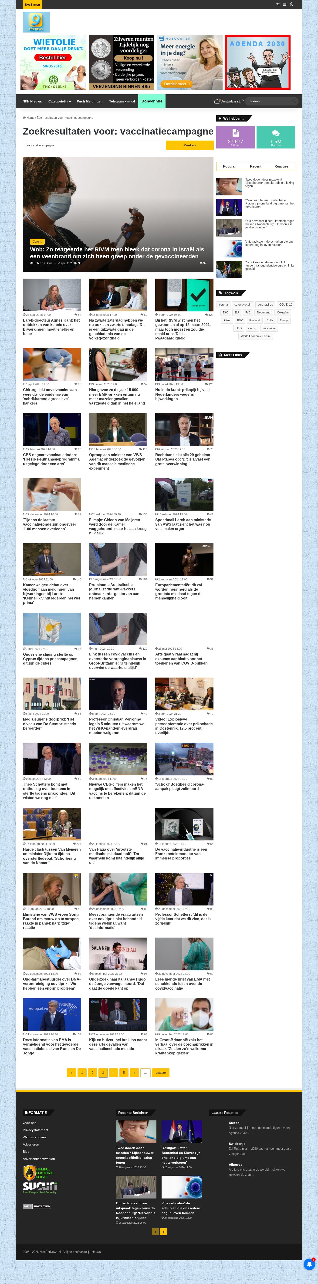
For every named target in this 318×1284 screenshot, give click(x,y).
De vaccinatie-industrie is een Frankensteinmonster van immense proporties (181, 853)
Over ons (29, 1123)
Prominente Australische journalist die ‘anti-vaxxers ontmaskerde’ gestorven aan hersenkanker (114, 591)
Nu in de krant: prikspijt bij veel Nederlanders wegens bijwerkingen (182, 394)
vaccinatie (269, 328)
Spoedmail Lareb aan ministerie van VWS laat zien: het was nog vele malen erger (183, 524)
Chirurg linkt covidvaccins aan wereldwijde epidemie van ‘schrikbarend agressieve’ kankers (50, 396)
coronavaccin (242, 304)
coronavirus (265, 304)
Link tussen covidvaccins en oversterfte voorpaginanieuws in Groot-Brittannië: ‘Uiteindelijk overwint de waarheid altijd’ (117, 661)
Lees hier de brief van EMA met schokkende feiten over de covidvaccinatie (182, 983)
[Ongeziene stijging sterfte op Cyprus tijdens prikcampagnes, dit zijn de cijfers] (52, 629)
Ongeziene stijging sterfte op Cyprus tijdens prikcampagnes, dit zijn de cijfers (50, 658)
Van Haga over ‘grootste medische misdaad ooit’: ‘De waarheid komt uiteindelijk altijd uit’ (116, 856)
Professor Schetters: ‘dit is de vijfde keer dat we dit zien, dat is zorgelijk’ (183, 918)
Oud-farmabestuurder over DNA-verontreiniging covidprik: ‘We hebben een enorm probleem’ (52, 983)
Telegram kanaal (122, 101)
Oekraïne (283, 312)
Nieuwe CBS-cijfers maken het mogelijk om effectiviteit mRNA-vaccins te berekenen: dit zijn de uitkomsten (117, 791)
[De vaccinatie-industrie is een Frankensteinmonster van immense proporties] (184, 824)
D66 (225, 312)
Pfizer (227, 320)
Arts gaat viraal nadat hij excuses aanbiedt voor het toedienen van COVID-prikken (181, 658)
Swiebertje (237, 1144)
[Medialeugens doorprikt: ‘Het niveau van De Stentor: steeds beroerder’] (52, 694)
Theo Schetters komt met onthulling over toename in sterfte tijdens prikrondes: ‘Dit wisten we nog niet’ (49, 791)
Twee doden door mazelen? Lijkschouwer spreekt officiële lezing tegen (269, 183)
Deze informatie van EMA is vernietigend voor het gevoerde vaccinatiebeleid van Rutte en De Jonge (52, 1046)
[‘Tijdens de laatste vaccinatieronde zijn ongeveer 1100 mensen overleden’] (52, 494)
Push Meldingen (90, 101)
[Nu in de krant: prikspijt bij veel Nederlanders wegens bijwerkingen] (184, 364)
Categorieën (58, 101)
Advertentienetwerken (39, 1159)
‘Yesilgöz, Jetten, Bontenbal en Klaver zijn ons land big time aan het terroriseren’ (269, 203)
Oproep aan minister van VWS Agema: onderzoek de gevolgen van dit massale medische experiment (117, 461)
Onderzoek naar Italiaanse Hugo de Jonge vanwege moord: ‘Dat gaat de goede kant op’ (117, 983)
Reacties (281, 166)
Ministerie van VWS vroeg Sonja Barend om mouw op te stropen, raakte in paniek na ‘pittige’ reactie (51, 921)
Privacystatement (35, 1130)
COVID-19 (285, 304)
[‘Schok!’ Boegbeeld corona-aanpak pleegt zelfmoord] (184, 759)
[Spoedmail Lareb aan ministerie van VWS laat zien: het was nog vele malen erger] (184, 494)
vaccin (252, 328)
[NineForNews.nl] (33, 21)
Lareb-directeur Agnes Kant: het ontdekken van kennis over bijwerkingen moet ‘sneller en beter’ (51, 327)
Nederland (264, 312)
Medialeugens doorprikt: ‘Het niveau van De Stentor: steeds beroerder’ (49, 723)
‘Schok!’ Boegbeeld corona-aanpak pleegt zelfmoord (179, 786)
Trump (284, 320)
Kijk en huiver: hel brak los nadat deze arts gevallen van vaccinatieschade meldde (118, 1044)
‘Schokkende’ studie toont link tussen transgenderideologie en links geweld (269, 265)
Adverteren (31, 1144)
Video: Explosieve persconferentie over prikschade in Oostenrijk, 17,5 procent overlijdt (184, 726)
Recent (255, 166)
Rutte (270, 320)
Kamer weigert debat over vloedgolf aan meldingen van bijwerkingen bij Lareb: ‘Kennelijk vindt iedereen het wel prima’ (51, 594)
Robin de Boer (43, 263)
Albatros (235, 1164)
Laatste (161, 1072)
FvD (247, 312)
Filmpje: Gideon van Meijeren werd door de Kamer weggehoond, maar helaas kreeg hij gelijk (118, 526)
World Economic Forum (256, 336)
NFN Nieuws (32, 101)
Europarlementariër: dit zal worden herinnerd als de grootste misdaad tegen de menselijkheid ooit (179, 591)
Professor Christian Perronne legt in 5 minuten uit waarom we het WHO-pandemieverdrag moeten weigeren (116, 726)
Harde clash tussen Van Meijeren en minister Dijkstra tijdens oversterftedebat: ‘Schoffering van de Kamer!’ (52, 856)
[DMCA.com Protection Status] (66, 1207)
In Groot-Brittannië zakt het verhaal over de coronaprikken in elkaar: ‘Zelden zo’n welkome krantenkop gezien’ (184, 1046)
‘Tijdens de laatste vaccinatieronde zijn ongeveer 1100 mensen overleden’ (49, 524)
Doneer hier (152, 101)
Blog (26, 1151)
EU (237, 312)
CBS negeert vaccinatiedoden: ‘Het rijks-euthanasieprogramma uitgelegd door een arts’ (51, 459)
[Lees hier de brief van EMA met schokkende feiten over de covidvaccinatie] (184, 954)
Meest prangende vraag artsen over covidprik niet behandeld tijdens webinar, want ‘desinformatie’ (116, 921)
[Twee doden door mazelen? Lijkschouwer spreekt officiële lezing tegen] (229, 186)
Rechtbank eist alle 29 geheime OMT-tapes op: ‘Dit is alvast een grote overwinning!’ (182, 459)
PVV (240, 320)
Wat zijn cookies (34, 1137)
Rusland (254, 320)
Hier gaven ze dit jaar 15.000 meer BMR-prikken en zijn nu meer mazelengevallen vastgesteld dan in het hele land (117, 396)
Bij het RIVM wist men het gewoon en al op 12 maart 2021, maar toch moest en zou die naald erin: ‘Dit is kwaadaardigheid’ (183, 329)
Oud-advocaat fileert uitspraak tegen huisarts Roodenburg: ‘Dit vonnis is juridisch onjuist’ (269, 224)
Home (30, 117)
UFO (239, 328)
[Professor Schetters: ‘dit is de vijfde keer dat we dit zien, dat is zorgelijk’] (184, 889)
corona (223, 304)
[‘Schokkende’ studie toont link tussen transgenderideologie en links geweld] (229, 269)
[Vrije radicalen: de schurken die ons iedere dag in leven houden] (229, 248)
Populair (230, 166)
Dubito (234, 1123)
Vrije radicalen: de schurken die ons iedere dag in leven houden (269, 243)
